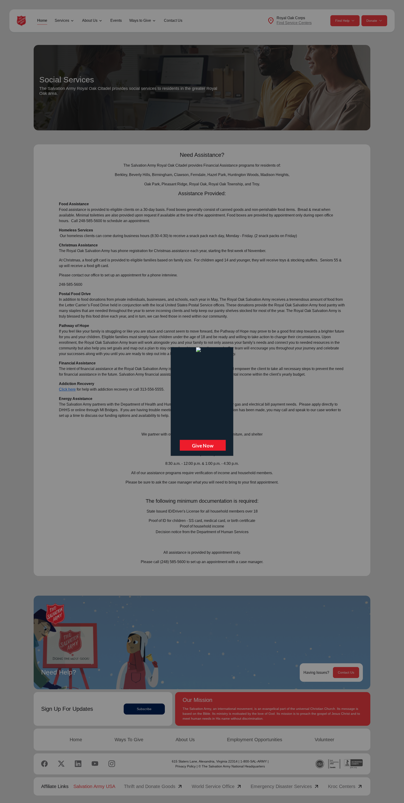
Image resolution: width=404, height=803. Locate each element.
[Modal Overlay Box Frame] (202, 401)
